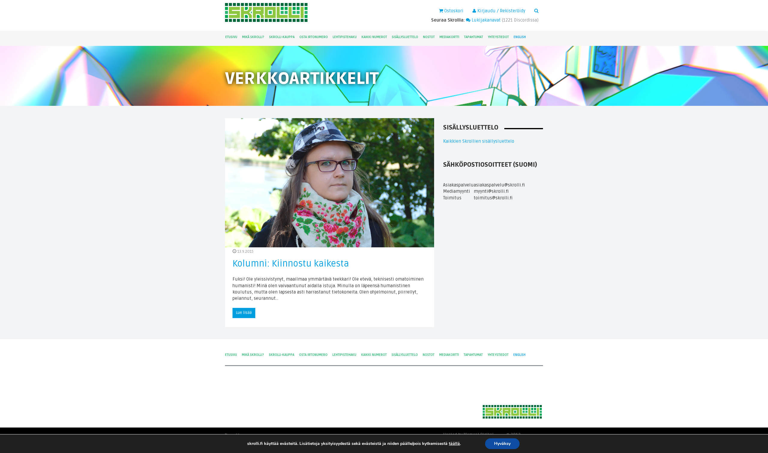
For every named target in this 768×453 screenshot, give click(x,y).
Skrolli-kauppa (282, 37)
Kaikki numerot (374, 37)
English (520, 37)
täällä (454, 443)
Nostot (429, 37)
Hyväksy (502, 443)
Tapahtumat (473, 37)
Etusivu (231, 37)
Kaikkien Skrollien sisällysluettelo (478, 141)
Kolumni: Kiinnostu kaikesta (290, 263)
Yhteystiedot (498, 37)
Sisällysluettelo (405, 37)
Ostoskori (453, 10)
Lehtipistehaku (345, 37)
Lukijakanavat (485, 20)
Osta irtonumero (313, 37)
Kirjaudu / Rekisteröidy (500, 10)
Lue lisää (244, 312)
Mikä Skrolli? (253, 37)
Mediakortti (449, 37)
